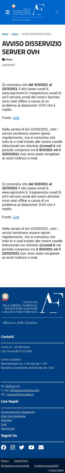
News (15, 34)
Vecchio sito (8, 428)
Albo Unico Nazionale (13, 416)
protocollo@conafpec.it (20, 394)
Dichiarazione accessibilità (15, 466)
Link (16, 118)
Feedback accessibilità (46, 466)
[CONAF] (28, 12)
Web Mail (6, 420)
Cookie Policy (21, 461)
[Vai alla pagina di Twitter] (22, 448)
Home (5, 34)
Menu (7, 13)
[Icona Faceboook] (4, 448)
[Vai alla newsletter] (41, 448)
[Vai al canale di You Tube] (31, 448)
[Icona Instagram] (13, 448)
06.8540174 (12, 386)
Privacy (5, 461)
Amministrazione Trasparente (18, 412)
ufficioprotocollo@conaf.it (24, 390)
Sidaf (4, 424)
